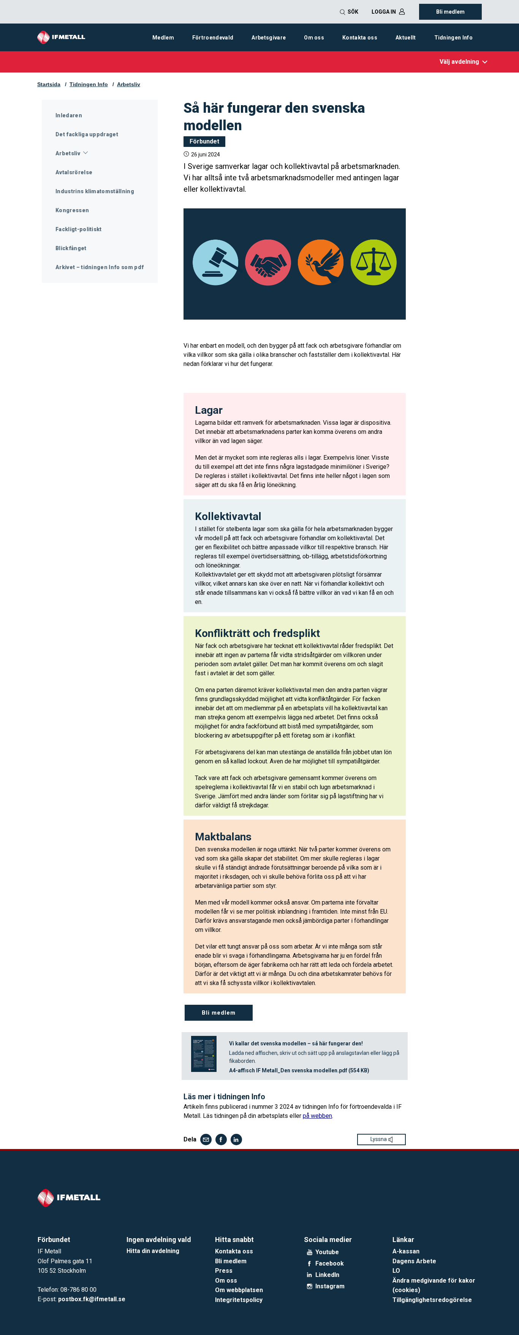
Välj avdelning (459, 61)
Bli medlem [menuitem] (450, 12)
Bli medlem (231, 1261)
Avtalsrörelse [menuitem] (73, 172)
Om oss (226, 1280)
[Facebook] (221, 1139)
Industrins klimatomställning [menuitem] (94, 191)
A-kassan (405, 1251)
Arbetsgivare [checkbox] (269, 38)
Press (224, 1270)
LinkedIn (327, 1275)
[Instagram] (309, 1286)
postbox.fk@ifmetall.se (91, 1299)
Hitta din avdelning (153, 1251)
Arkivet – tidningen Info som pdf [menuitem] (99, 267)
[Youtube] (309, 1252)
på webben (317, 1115)
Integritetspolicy (239, 1299)
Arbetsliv (128, 84)
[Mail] (206, 1139)
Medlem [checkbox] (163, 38)
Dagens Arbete (414, 1261)
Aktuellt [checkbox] (406, 38)
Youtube (327, 1252)
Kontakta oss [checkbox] (359, 38)
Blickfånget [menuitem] (71, 248)
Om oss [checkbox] (314, 38)
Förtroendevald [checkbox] (212, 38)
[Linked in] (236, 1139)
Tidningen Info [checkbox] (453, 38)
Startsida (48, 84)
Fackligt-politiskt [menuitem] (78, 229)
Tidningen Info (89, 84)
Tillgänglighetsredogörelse (432, 1299)
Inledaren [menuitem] (68, 115)
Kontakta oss (234, 1251)
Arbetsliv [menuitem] (67, 153)
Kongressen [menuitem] (72, 210)
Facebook (329, 1264)
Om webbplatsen (239, 1290)
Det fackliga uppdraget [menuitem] (86, 134)
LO (396, 1270)
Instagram (330, 1286)
